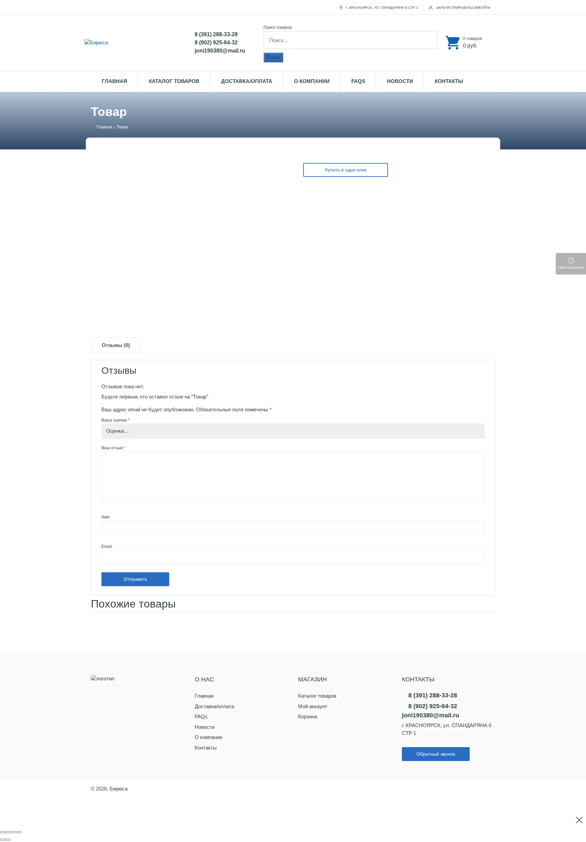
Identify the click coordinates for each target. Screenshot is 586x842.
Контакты (449, 81)
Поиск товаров (277, 27)
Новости (400, 81)
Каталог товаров (174, 81)
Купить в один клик (346, 169)
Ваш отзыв (113, 448)
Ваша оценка (115, 420)
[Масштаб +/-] (19, 832)
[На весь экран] (13, 832)
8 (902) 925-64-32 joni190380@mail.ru (220, 47)
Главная (114, 81)
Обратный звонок (435, 754)
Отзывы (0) (116, 345)
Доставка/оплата (246, 81)
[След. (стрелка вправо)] (8, 840)
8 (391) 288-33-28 (216, 34)
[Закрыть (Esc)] (2, 832)
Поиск (273, 57)
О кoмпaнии (312, 81)
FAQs (358, 81)
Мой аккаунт (312, 706)
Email (106, 546)
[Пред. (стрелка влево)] (2, 840)
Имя (105, 517)
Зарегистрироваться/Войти (462, 7)
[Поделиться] (8, 832)
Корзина (307, 716)
